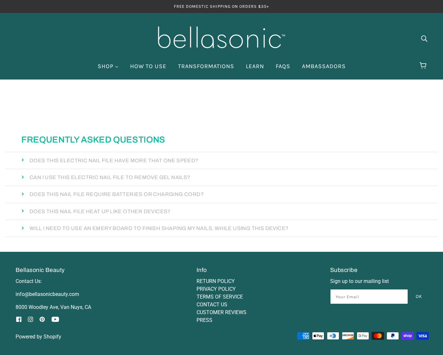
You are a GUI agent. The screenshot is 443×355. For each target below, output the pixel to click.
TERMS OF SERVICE (220, 297)
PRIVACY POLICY (216, 289)
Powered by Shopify (38, 337)
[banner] (221, 37)
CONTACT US (212, 304)
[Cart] (424, 65)
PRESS (204, 320)
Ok (419, 296)
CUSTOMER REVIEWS (221, 312)
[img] (424, 38)
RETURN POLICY (216, 281)
